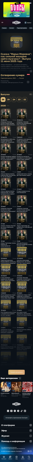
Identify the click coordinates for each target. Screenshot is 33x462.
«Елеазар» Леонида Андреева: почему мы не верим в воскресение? (24, 279)
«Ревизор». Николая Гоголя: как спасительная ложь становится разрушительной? (24, 124)
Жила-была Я (15, 393)
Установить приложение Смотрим (16, 417)
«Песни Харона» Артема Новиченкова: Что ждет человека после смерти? (8, 192)
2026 (7, 105)
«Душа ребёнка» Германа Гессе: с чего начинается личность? (8, 365)
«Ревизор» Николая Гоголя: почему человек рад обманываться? (23, 210)
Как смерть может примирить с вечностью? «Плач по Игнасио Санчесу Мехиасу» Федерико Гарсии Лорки (24, 315)
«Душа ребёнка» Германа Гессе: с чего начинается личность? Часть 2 (24, 348)
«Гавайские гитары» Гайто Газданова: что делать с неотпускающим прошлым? (24, 296)
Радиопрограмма (22, 28)
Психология (4, 81)
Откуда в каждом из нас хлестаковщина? (23, 191)
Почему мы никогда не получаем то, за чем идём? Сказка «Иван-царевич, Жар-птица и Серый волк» (24, 158)
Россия (21, 78)
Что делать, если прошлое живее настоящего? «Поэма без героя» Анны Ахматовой (24, 141)
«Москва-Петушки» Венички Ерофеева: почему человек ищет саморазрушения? (24, 245)
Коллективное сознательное (26, 394)
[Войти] (26, 23)
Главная (4, 28)
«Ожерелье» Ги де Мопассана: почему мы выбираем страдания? (7, 331)
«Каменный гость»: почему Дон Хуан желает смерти (24, 174)
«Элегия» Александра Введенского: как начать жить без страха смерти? (24, 262)
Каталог (11, 28)
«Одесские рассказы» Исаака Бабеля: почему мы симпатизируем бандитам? (8, 262)
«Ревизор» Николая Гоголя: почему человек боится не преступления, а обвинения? (8, 124)
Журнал (5, 436)
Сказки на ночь (5, 393)
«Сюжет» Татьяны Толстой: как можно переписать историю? (8, 227)
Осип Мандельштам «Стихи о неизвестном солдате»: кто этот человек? (8, 314)
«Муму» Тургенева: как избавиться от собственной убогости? (24, 227)
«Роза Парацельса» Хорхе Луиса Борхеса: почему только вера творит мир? (8, 296)
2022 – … (15, 78)
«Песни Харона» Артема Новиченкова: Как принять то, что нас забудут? (8, 175)
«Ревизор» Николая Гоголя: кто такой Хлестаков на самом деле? (8, 210)
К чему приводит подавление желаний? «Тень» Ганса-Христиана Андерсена (7, 280)
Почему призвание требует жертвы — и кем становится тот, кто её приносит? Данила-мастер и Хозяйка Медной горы (8, 159)
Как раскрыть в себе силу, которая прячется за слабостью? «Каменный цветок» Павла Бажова (8, 141)
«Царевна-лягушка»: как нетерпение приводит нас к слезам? (24, 365)
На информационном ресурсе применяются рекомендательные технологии (13, 448)
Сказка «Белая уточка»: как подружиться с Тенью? (8, 347)
